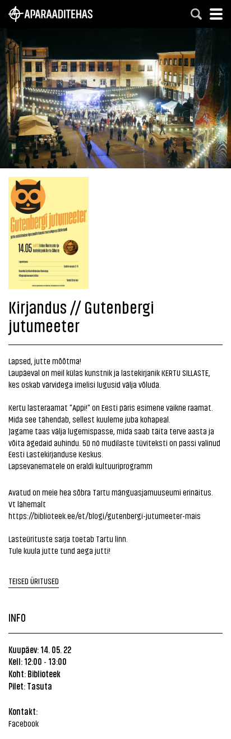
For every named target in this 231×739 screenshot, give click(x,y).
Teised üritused (33, 580)
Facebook (23, 723)
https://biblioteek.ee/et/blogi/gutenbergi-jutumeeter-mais (104, 515)
